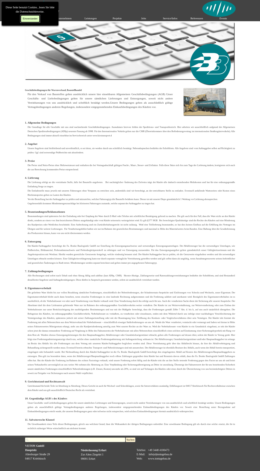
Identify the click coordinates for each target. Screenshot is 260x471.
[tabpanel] (99, 98)
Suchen (130, 439)
